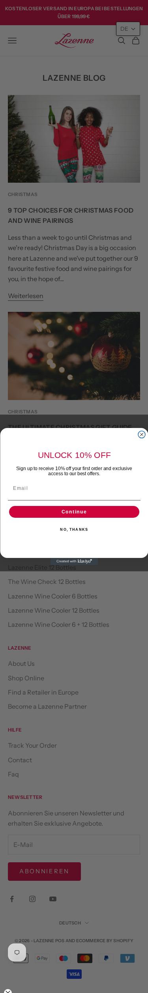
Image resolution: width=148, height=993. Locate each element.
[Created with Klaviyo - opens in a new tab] (74, 561)
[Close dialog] (141, 434)
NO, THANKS (74, 530)
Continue (74, 512)
